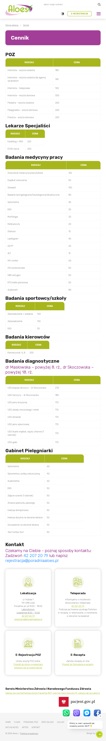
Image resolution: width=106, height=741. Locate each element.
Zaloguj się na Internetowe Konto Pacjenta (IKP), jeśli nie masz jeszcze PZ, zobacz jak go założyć (52, 693)
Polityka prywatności (29, 733)
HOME (8, 722)
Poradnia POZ (31, 722)
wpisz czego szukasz (53, 4)
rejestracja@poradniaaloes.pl (31, 560)
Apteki (25, 727)
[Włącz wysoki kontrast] (62, 13)
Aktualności (12, 727)
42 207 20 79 (35, 555)
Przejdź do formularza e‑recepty (78, 664)
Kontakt (36, 727)
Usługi (60, 722)
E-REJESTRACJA (79, 14)
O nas (17, 722)
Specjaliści (47, 722)
